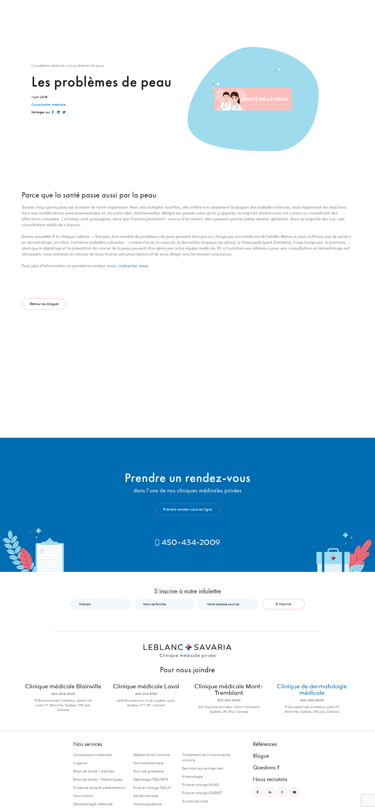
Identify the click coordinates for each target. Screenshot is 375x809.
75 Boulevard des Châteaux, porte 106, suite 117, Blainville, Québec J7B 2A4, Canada (63, 705)
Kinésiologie (192, 776)
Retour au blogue (44, 304)
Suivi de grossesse (148, 771)
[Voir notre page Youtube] (294, 792)
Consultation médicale (48, 65)
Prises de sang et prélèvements (99, 788)
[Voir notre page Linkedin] (270, 792)
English (349, 5)
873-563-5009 (229, 700)
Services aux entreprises (202, 768)
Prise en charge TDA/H (152, 788)
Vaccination (83, 796)
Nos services (203, 22)
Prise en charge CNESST (202, 793)
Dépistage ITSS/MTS (150, 779)
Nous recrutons (329, 5)
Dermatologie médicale (92, 804)
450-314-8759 (146, 694)
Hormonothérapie (148, 763)
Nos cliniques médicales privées (247, 22)
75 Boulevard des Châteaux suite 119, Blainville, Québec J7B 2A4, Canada (312, 709)
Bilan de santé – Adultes (93, 771)
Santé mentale (145, 796)
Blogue (270, 5)
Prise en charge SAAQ (201, 785)
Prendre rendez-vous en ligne (187, 509)
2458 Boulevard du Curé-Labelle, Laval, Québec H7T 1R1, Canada (146, 703)
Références (252, 5)
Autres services (195, 801)
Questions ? (305, 5)
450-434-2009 (63, 694)
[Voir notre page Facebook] (257, 792)
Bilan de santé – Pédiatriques (97, 779)
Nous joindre (292, 22)
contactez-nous (133, 265)
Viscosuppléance (147, 804)
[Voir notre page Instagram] (282, 792)
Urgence (80, 763)
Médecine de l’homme (151, 755)
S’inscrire (283, 604)
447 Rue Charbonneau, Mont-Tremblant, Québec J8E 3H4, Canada (229, 709)
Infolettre (286, 5)
